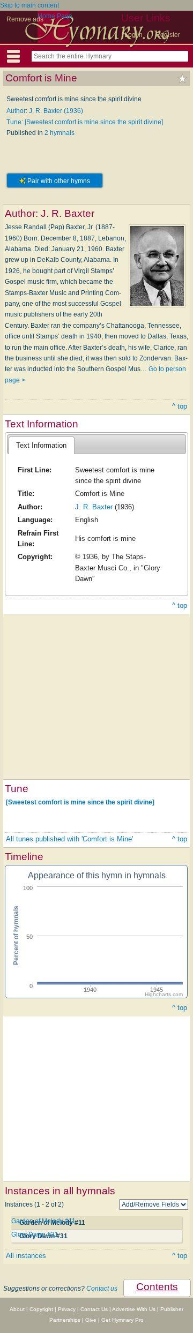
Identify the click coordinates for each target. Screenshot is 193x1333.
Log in (133, 35)
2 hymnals (59, 133)
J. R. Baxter (94, 507)
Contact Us (94, 1309)
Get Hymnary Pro (122, 1320)
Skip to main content (29, 5)
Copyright (41, 1309)
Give (90, 1320)
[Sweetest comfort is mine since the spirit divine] (80, 802)
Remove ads (24, 19)
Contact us (101, 1288)
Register (167, 35)
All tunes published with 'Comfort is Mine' (69, 839)
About (17, 1309)
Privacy (67, 1309)
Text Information (41, 445)
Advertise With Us (133, 1309)
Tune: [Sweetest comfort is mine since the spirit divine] (84, 122)
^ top (179, 406)
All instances (26, 1256)
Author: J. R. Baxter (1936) (44, 111)
